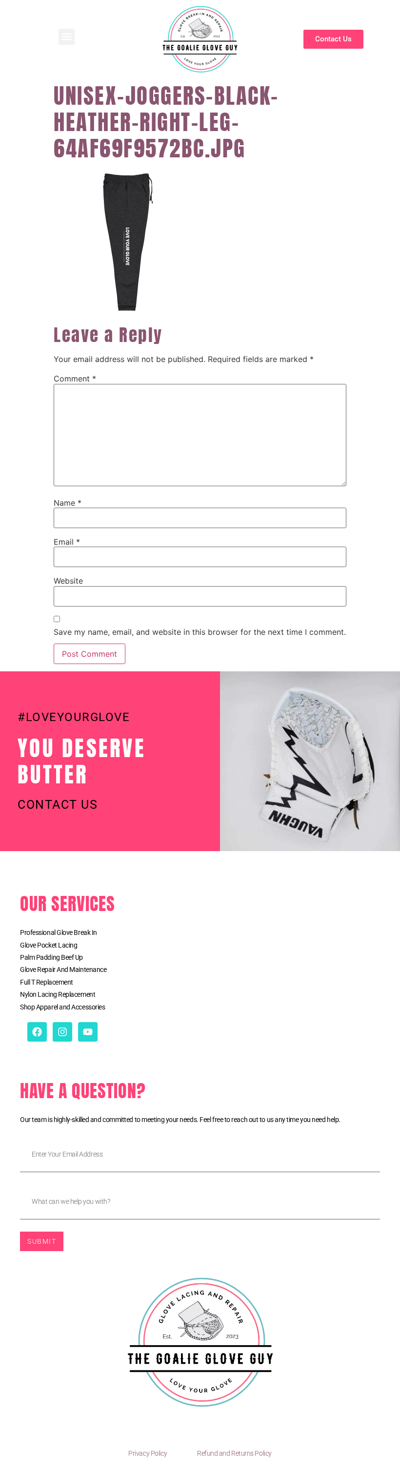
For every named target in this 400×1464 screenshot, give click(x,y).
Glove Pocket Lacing (48, 945)
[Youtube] (88, 1032)
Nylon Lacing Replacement (57, 994)
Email (67, 542)
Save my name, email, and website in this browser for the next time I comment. (200, 632)
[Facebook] (37, 1032)
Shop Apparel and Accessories (62, 1007)
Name (67, 503)
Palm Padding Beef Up (51, 957)
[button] (67, 37)
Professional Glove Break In (58, 932)
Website (68, 581)
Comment (75, 378)
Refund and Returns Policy (234, 1453)
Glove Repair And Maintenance (63, 969)
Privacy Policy (147, 1453)
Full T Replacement (46, 982)
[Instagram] (62, 1032)
